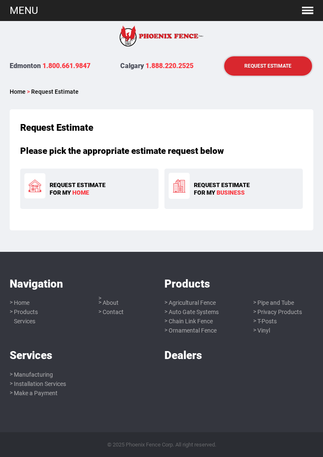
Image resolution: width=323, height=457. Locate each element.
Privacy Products (279, 312)
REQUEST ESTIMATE (267, 66)
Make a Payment (36, 393)
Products (26, 312)
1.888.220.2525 (169, 66)
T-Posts (267, 321)
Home (18, 91)
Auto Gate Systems (194, 312)
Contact (113, 312)
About (111, 302)
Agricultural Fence (192, 302)
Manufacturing (33, 374)
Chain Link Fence (191, 321)
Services (24, 321)
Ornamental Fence (193, 330)
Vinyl (263, 330)
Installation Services (40, 383)
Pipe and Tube (275, 302)
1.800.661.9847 (66, 66)
